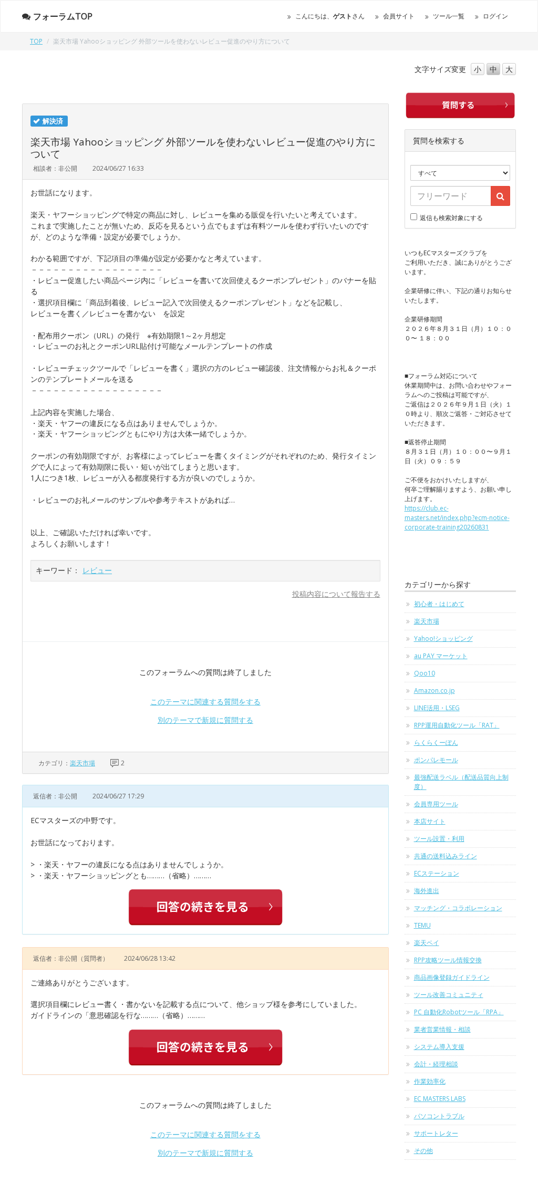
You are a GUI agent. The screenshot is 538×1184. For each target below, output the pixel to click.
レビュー (97, 570)
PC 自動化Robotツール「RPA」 (459, 1012)
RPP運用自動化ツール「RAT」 (457, 725)
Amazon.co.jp (434, 690)
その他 (423, 1150)
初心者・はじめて (439, 603)
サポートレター (436, 1133)
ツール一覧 (448, 16)
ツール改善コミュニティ (448, 994)
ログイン (495, 16)
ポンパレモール (436, 759)
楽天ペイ (426, 942)
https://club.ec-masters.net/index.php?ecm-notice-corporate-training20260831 (457, 518)
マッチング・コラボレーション (458, 907)
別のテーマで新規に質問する (205, 720)
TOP (36, 41)
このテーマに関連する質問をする (205, 702)
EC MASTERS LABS (439, 1098)
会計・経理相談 (436, 1064)
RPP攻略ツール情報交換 (448, 959)
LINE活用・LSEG (437, 707)
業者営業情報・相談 (442, 1029)
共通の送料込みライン (445, 855)
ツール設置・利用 (439, 838)
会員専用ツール (436, 803)
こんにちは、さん (330, 16)
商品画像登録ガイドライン (452, 977)
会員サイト (399, 16)
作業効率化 (430, 1081)
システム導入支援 (439, 1046)
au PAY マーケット (441, 655)
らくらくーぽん (436, 742)
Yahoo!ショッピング (443, 638)
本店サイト (430, 821)
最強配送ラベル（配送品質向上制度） (461, 782)
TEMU (422, 925)
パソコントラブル (439, 1116)
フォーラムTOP (62, 16)
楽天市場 (82, 763)
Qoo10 (424, 673)
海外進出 (426, 890)
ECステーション (436, 873)
